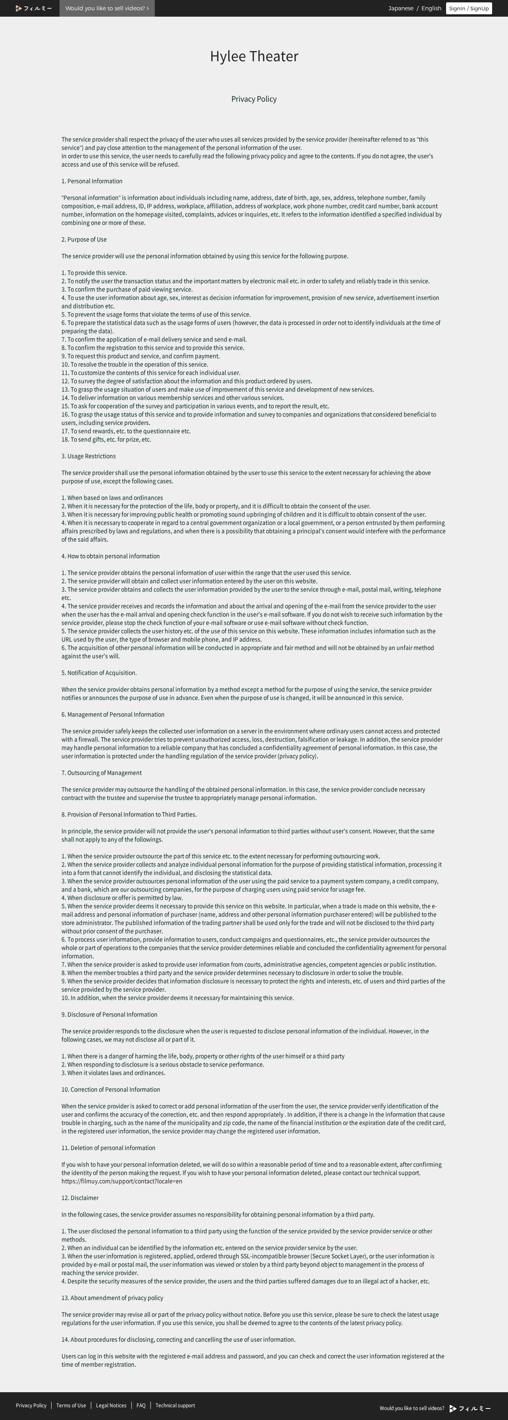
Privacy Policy (31, 1405)
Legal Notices (111, 1405)
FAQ (141, 1405)
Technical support (175, 1405)
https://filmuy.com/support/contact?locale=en (122, 1181)
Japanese (401, 8)
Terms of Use (71, 1405)
